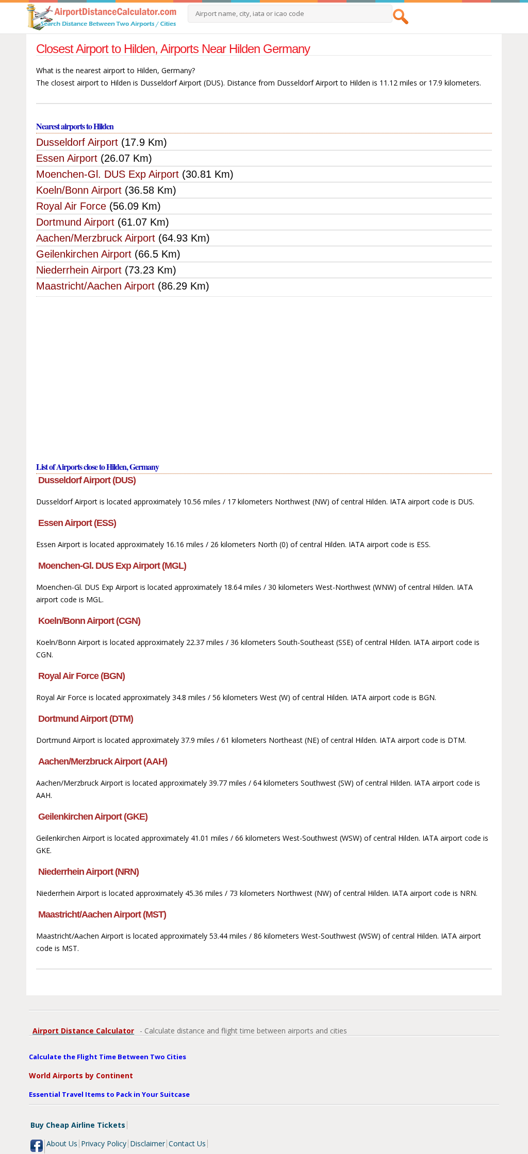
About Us (61, 1143)
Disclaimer (147, 1143)
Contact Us (187, 1143)
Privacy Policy (103, 1143)
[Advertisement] (264, 374)
